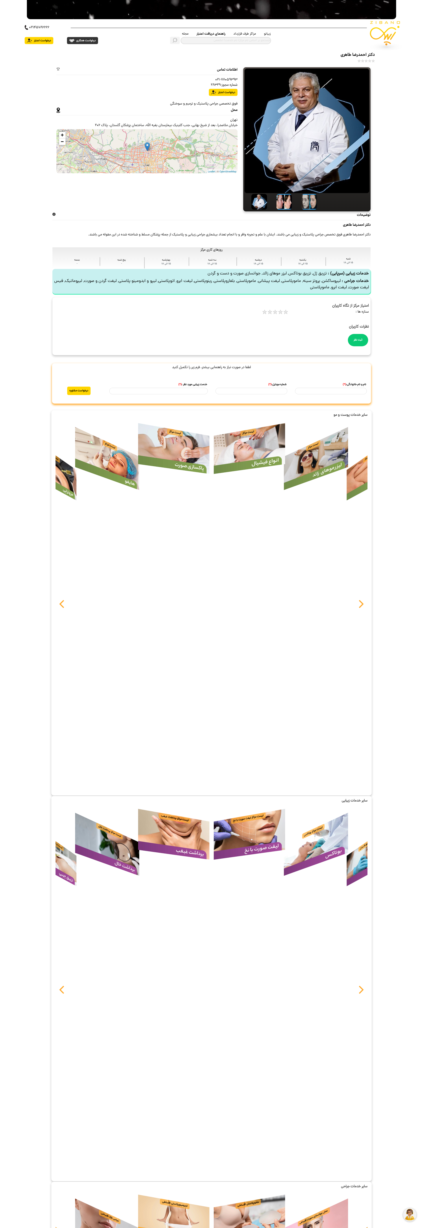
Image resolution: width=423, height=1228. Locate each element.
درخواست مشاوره (78, 391)
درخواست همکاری (86, 41)
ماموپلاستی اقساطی (248, 1204)
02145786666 (39, 27)
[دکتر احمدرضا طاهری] (306, 131)
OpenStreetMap (227, 171)
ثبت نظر (358, 340)
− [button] (62, 141)
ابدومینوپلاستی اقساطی (174, 1204)
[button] (61, 606)
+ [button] (62, 135)
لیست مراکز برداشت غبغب (175, 818)
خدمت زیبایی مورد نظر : (192, 384)
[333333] (305, 202)
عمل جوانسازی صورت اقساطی (313, 1217)
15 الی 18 (348, 263)
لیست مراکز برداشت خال (109, 831)
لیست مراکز (313, 446)
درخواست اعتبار (42, 41)
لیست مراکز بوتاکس (313, 831)
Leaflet (211, 171)
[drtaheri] (255, 202)
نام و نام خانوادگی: (354, 384)
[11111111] (280, 202)
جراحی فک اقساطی (110, 1217)
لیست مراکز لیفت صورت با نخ (248, 818)
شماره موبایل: (277, 384)
